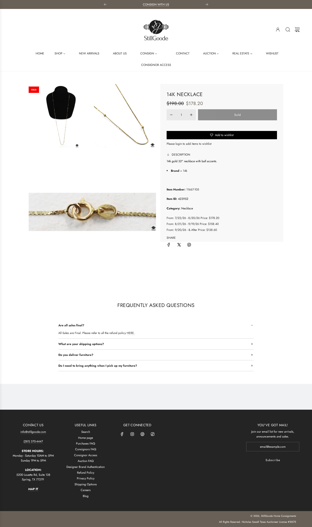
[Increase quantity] (191, 114)
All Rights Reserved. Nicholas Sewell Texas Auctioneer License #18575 (257, 522)
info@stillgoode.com (33, 432)
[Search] (287, 29)
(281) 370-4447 (33, 441)
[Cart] (297, 29)
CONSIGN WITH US (156, 4)
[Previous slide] (105, 4)
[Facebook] (122, 434)
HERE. (131, 333)
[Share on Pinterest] (189, 245)
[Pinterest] (142, 434)
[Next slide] (206, 4)
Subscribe (273, 460)
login (179, 144)
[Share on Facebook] (168, 245)
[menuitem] (37, 53)
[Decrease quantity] (171, 114)
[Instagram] (132, 434)
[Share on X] (179, 245)
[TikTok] (152, 434)
